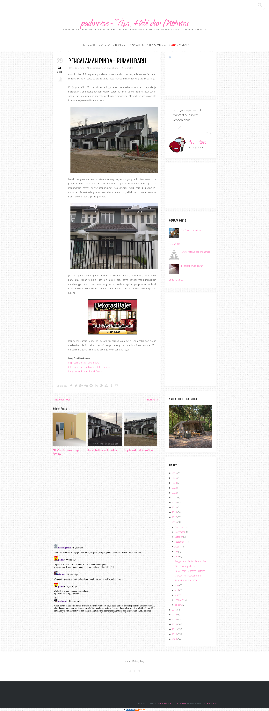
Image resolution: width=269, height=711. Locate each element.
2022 (174, 492)
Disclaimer (121, 45)
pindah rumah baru (108, 67)
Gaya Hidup (138, 45)
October (178, 536)
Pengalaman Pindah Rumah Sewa (85, 371)
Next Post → (153, 400)
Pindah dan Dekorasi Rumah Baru (102, 450)
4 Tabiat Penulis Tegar (192, 265)
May (176, 585)
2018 (174, 512)
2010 (174, 634)
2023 (174, 487)
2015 (174, 609)
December (179, 527)
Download (182, 45)
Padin (74, 67)
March (177, 595)
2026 (174, 473)
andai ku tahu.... (176, 279)
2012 (174, 624)
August (177, 546)
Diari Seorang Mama (185, 566)
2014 (174, 614)
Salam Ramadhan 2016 (186, 580)
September (179, 541)
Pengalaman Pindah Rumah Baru (107, 60)
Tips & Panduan (158, 45)
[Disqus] (106, 500)
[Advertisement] (134, 6)
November (179, 531)
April (176, 590)
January (178, 604)
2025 (174, 478)
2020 (174, 502)
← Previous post (61, 400)
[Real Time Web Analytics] (140, 709)
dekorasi (94, 67)
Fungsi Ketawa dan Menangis (195, 251)
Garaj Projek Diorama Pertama (190, 570)
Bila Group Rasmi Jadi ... (192, 230)
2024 (174, 482)
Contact (106, 45)
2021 (174, 497)
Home (83, 45)
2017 (174, 517)
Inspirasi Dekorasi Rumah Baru (83, 362)
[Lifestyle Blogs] (128, 709)
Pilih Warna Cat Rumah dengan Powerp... (66, 451)
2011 (174, 629)
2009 (174, 639)
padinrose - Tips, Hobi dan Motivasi (134, 24)
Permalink (128, 67)
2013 (174, 619)
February (178, 599)
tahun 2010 (174, 244)
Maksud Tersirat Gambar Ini (188, 575)
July (176, 551)
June (176, 556)
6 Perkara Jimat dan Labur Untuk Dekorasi (89, 367)
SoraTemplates (210, 703)
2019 (174, 507)
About (94, 45)
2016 (174, 522)
